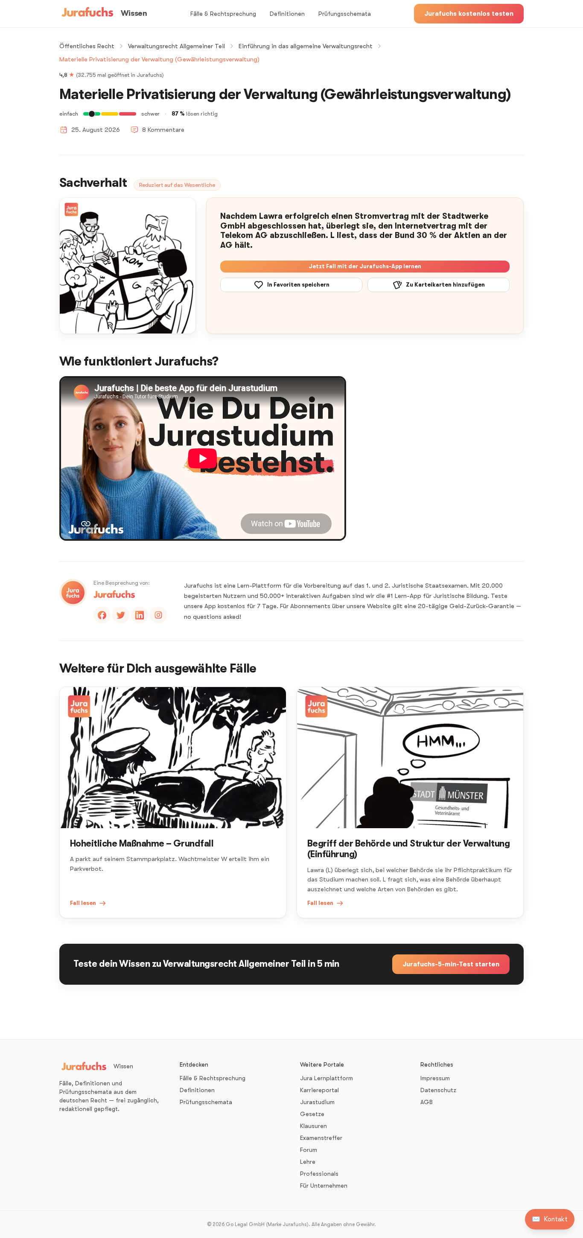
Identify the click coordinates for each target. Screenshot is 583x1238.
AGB (426, 1102)
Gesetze (312, 1113)
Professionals (319, 1173)
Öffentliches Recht (86, 46)
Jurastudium (317, 1102)
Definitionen (287, 13)
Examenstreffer (321, 1137)
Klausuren (313, 1125)
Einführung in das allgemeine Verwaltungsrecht (306, 46)
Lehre (307, 1161)
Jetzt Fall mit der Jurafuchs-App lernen (365, 266)
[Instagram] (158, 614)
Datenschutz (438, 1090)
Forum (308, 1149)
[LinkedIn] (139, 614)
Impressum (435, 1078)
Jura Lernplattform (326, 1078)
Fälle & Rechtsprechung (223, 13)
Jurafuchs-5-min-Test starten (450, 964)
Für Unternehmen (323, 1185)
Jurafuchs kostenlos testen (468, 13)
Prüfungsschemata (344, 13)
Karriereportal (319, 1090)
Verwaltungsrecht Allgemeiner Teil (176, 46)
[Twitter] (120, 614)
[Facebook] (102, 614)
